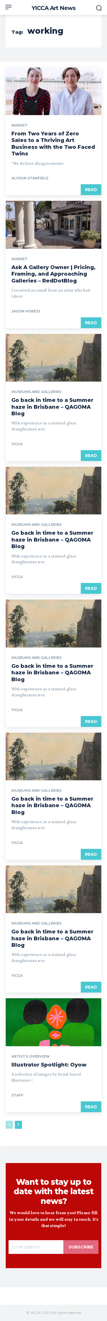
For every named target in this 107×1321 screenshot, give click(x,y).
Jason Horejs (25, 311)
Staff (17, 1095)
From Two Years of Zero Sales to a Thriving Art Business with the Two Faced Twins (53, 144)
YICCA (17, 444)
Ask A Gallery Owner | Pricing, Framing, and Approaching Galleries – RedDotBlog (53, 274)
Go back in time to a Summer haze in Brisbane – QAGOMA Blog (52, 407)
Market (19, 125)
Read (91, 189)
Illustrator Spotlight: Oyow (48, 1065)
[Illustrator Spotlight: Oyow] (53, 1022)
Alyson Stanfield (30, 178)
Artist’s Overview (30, 1056)
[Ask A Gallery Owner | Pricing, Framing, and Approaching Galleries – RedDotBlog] (53, 225)
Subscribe (80, 1247)
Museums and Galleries (36, 392)
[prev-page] (9, 1125)
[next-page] (18, 1125)
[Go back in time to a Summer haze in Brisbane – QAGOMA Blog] (53, 358)
